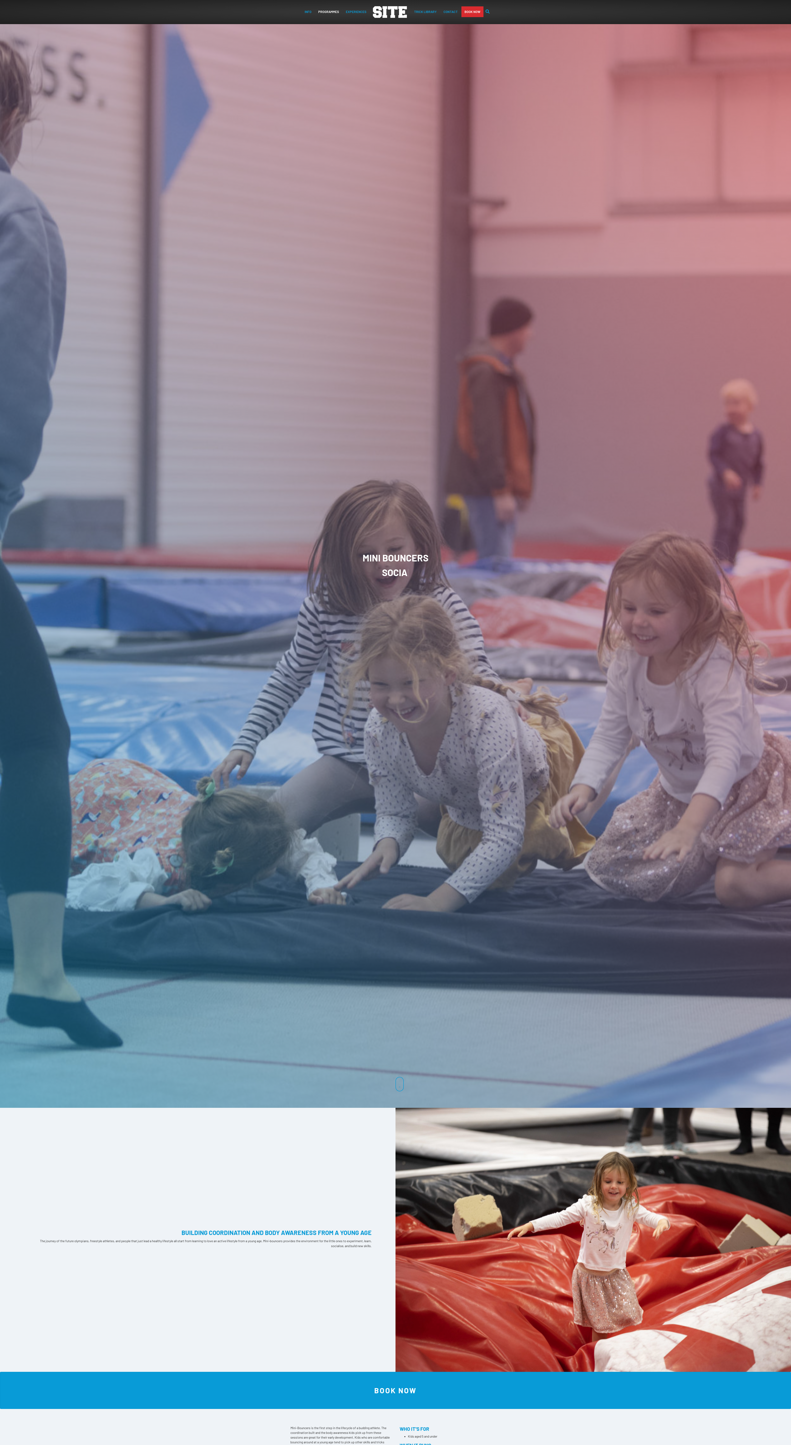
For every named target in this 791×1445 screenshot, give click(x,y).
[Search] (486, 11)
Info (308, 12)
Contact (450, 12)
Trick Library (425, 12)
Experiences (356, 12)
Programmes (328, 12)
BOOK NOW (472, 12)
